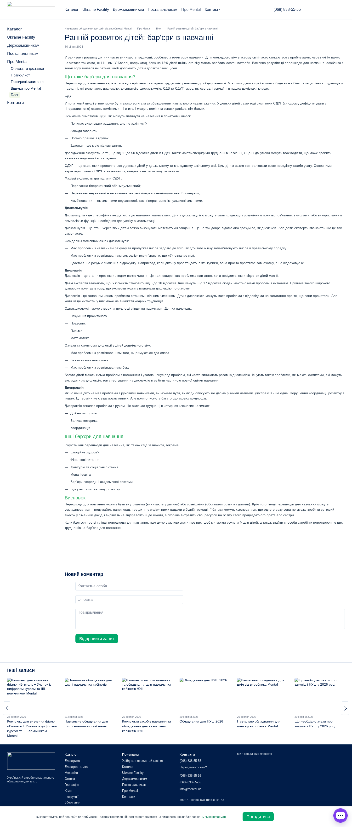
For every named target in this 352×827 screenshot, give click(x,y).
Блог (14, 95)
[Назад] (7, 708)
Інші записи (21, 670)
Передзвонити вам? (193, 767)
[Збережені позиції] (329, 9)
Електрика (72, 761)
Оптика (70, 779)
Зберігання (72, 802)
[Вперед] (345, 708)
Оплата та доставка (27, 68)
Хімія (68, 790)
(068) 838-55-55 (287, 10)
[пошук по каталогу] (257, 9)
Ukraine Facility (95, 9)
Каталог (72, 9)
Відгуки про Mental (26, 88)
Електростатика (76, 767)
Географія (72, 785)
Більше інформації (214, 817)
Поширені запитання (27, 82)
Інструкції (72, 796)
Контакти (213, 9)
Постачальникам (162, 9)
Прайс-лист (20, 75)
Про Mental (191, 9)
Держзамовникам (128, 9)
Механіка (71, 773)
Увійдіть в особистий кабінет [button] (142, 761)
